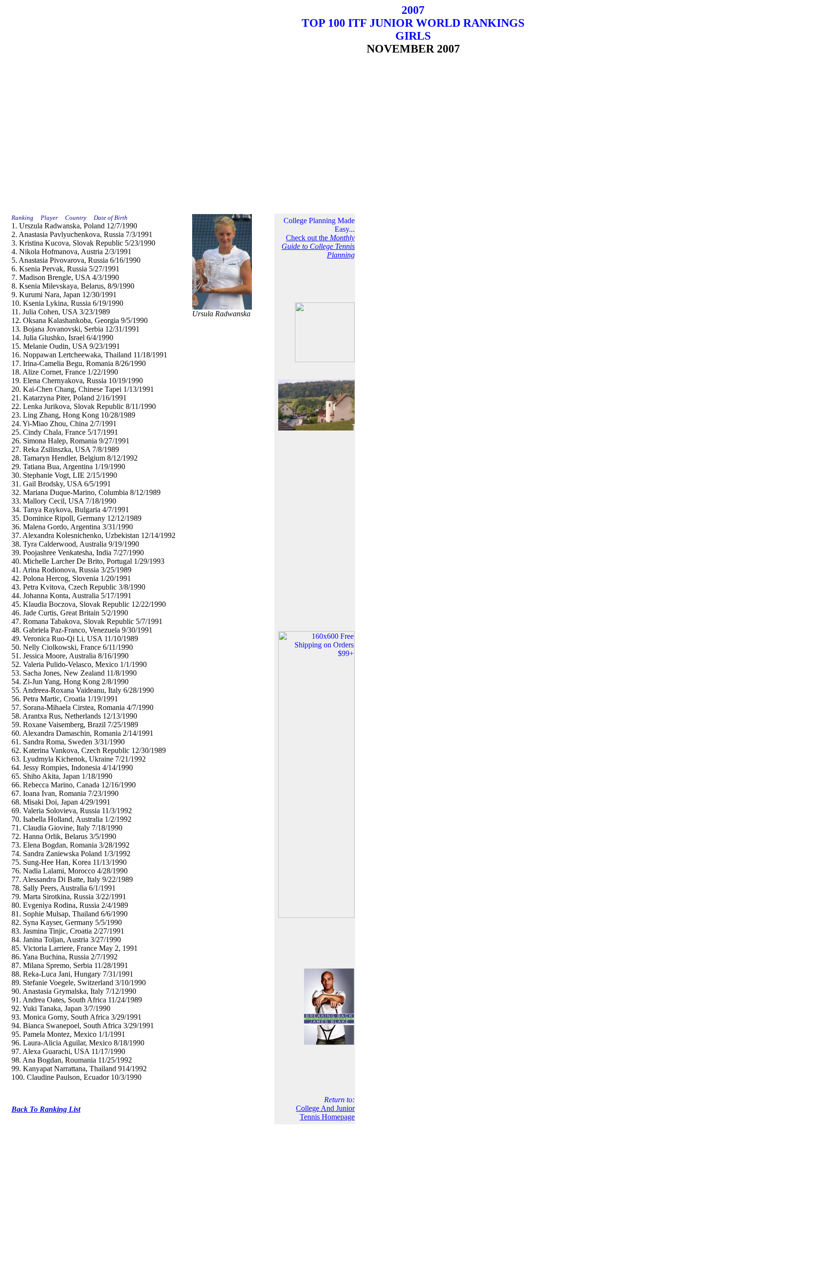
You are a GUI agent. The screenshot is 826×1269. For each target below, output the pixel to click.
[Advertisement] (413, 132)
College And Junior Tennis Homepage (325, 1112)
